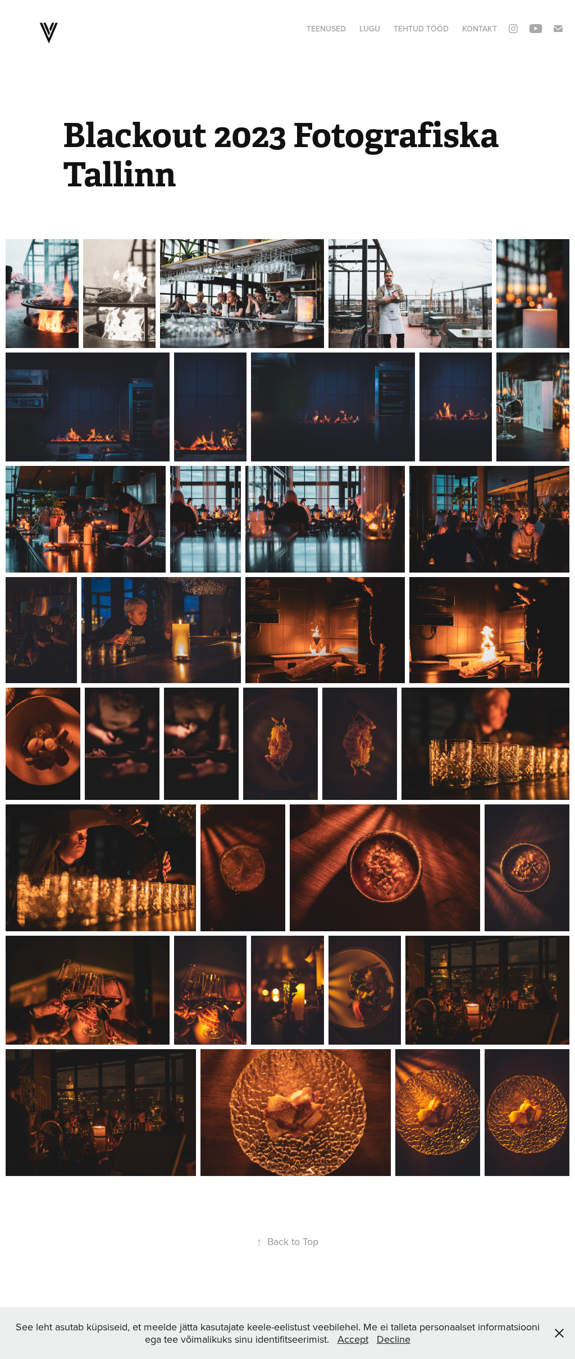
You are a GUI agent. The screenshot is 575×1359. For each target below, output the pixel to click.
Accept (352, 1339)
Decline (393, 1339)
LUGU (369, 28)
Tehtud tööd (421, 28)
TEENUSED (326, 28)
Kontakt (479, 28)
